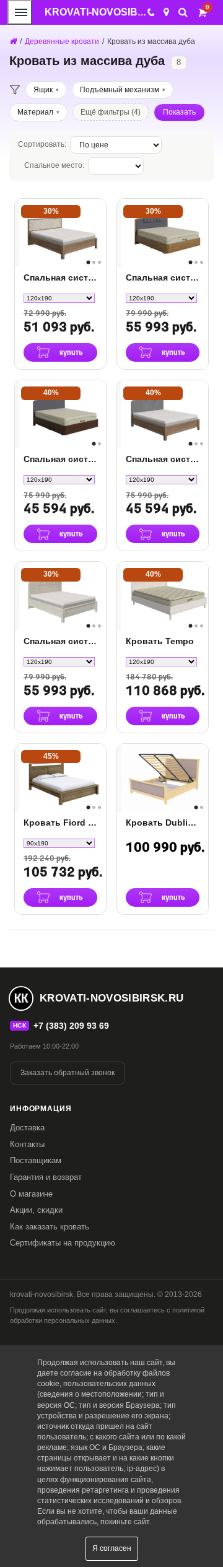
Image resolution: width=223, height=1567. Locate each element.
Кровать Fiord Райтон (60, 822)
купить (71, 352)
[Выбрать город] (166, 12)
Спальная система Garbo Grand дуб (162, 459)
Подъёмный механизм (119, 89)
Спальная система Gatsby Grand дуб (60, 641)
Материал (35, 112)
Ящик (43, 89)
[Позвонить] (150, 12)
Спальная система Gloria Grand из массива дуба (60, 277)
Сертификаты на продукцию (62, 1242)
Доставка (27, 1127)
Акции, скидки (36, 1210)
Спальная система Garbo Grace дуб (60, 459)
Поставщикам (35, 1160)
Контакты (27, 1144)
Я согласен (111, 1548)
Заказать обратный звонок (67, 1072)
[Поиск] (183, 12)
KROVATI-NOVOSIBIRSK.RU (112, 12)
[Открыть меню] (19, 12)
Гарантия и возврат (46, 1177)
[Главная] (13, 41)
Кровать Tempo (160, 641)
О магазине (31, 1193)
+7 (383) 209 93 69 (71, 1026)
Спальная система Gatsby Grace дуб (162, 277)
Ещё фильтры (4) (111, 112)
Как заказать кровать (49, 1226)
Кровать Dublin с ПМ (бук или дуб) (162, 822)
